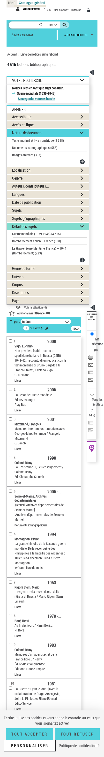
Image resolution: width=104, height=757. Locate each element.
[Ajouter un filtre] (83, 162)
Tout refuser (77, 734)
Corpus (17, 284)
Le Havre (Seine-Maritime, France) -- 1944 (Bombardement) (39, 250)
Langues (18, 194)
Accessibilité (21, 116)
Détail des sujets (24, 226)
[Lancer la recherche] (65, 25)
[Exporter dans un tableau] (90, 373)
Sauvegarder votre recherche (36, 98)
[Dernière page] (47, 328)
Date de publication (26, 202)
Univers (17, 276)
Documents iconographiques (34, 147)
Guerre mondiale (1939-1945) (36, 233)
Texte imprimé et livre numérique (38, 140)
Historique (76, 10)
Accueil (12, 54)
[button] (41, 24)
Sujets (17, 210)
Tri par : (15, 321)
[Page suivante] (42, 328)
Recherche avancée (22, 34)
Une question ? (61, 10)
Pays (15, 300)
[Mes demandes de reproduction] (89, 10)
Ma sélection (97, 341)
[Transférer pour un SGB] (90, 380)
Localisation (21, 170)
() (33, 312)
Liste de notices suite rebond (39, 54)
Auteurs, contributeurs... (30, 186)
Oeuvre (17, 178)
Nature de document (27, 132)
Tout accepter (29, 734)
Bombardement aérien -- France (36, 241)
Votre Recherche (27, 80)
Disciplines (20, 292)
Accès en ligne (23, 124)
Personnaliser (30, 745)
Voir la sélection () (35, 307)
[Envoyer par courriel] (90, 365)
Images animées (26, 155)
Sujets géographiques (28, 218)
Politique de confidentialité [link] (79, 745)
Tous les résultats (97, 402)
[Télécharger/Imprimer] (90, 358)
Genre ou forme (23, 268)
